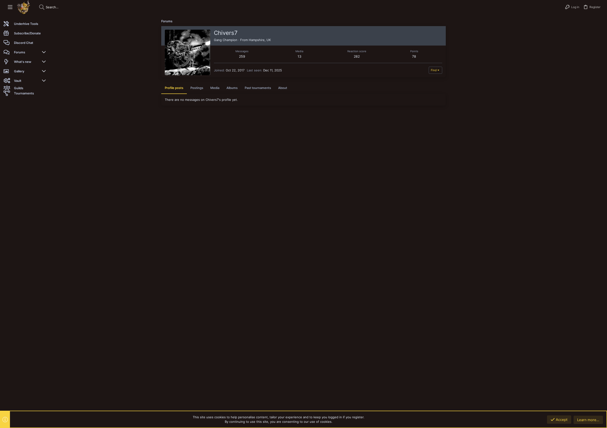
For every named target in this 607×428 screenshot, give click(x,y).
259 (242, 56)
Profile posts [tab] (174, 88)
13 (299, 56)
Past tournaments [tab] (258, 88)
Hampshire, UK (260, 40)
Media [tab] (214, 88)
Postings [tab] (196, 88)
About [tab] (282, 88)
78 (414, 56)
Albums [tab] (232, 88)
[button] (10, 7)
